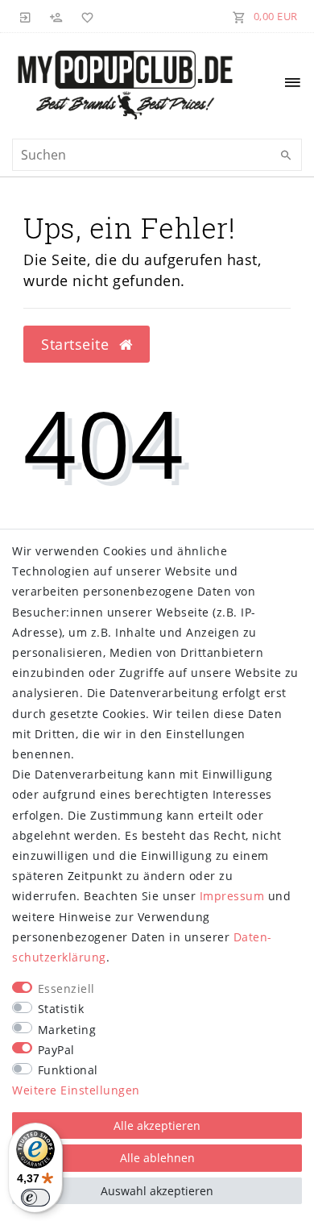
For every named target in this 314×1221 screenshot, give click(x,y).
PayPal (56, 1049)
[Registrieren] (56, 16)
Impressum (232, 895)
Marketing (67, 1029)
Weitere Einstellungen (76, 1090)
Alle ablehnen (157, 1157)
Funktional (68, 1070)
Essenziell (66, 988)
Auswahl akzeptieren (157, 1190)
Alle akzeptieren (157, 1125)
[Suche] (286, 155)
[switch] (35, 1197)
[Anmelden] (25, 16)
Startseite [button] (77, 344)
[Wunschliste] (84, 16)
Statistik (61, 1008)
